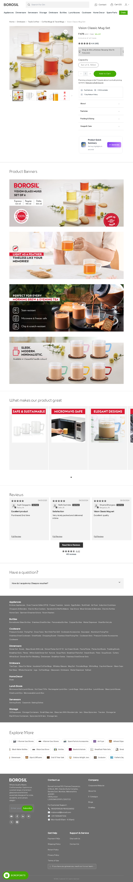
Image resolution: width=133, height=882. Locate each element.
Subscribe (27, 808)
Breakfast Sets (15, 653)
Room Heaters (48, 613)
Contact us (53, 780)
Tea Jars (101, 712)
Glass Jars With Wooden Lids (66, 712)
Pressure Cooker (16, 632)
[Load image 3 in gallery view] (41, 95)
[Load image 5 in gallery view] (64, 95)
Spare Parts (112, 13)
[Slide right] (72, 96)
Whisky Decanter (25, 670)
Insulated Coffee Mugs (42, 666)
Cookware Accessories (70, 632)
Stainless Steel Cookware (19, 636)
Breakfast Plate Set (75, 653)
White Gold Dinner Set (38, 653)
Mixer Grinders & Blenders (90, 609)
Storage (43, 13)
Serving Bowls (15, 703)
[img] (17, 501)
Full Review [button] (16, 537)
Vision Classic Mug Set (76, 22)
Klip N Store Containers (18, 716)
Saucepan (85, 632)
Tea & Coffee (33, 22)
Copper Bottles (75, 622)
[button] (9, 12)
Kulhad (88, 670)
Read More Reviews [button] (71, 545)
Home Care (14, 613)
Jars (80, 712)
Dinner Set (13, 649)
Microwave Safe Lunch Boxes (21, 689)
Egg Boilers (75, 605)
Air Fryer (94, 605)
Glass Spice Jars (90, 712)
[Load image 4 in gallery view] (53, 95)
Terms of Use (53, 861)
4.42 (78, 551)
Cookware (86, 13)
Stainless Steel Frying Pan (67, 636)
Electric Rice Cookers (37, 609)
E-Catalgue (93, 797)
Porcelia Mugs (82, 666)
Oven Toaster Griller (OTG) (37, 605)
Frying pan (28, 632)
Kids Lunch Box (86, 689)
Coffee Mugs (44, 670)
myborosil (62, 879)
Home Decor (99, 13)
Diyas (11, 680)
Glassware (55, 670)
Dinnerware (21, 13)
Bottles (63, 13)
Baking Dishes (37, 703)
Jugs (35, 670)
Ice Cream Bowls (72, 649)
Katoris (52, 653)
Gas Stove (74, 609)
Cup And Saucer (106, 666)
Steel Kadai (36, 636)
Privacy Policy (53, 855)
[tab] (71, 477)
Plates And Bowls (99, 649)
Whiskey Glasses (60, 666)
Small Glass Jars (46, 712)
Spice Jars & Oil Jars (38, 716)
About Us (92, 791)
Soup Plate (60, 653)
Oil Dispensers (15, 712)
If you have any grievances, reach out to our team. (72, 866)
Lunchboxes (74, 13)
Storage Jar (111, 712)
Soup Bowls (106, 653)
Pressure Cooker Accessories (106, 636)
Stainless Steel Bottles (41, 622)
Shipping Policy (54, 844)
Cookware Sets (86, 636)
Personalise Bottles (60, 622)
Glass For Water (25, 666)
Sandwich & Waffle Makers (58, 609)
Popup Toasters (56, 605)
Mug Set (71, 666)
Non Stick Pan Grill (52, 632)
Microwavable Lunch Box (34, 693)
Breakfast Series (58, 657)
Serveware (33, 13)
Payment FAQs (54, 839)
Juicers (67, 605)
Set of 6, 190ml (88, 65)
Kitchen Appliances (17, 605)
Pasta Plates (85, 649)
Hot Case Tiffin (41, 689)
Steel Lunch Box (16, 693)
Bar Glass (13, 670)
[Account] (127, 4)
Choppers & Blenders (18, 609)
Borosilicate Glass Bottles (20, 622)
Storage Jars (52, 716)
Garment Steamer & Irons (30, 613)
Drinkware (53, 13)
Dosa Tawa (39, 632)
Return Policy (53, 850)
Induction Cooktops (107, 605)
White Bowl (14, 657)
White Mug (93, 666)
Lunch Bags (73, 689)
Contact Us (74, 844)
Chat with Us (75, 839)
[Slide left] (10, 96)
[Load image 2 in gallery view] (29, 95)
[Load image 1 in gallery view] (18, 95)
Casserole (26, 703)
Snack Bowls (89, 653)
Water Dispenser (90, 622)
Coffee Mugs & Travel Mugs (53, 22)
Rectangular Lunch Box (57, 689)
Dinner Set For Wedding (29, 657)
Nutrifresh (86, 605)
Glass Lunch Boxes (112, 689)
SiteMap (91, 808)
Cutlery (116, 653)
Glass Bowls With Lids (35, 649)
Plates (25, 653)
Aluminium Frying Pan (99, 632)
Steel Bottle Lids (105, 622)
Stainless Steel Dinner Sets (77, 657)
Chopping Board (49, 636)
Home (11, 22)
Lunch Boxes (98, 689)
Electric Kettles (108, 609)
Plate (98, 653)
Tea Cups (13, 666)
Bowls (21, 649)
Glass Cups (118, 666)
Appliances (9, 13)
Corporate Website (96, 786)
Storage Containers (30, 712)
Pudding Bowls (113, 649)
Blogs (90, 802)
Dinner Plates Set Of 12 (54, 649)
